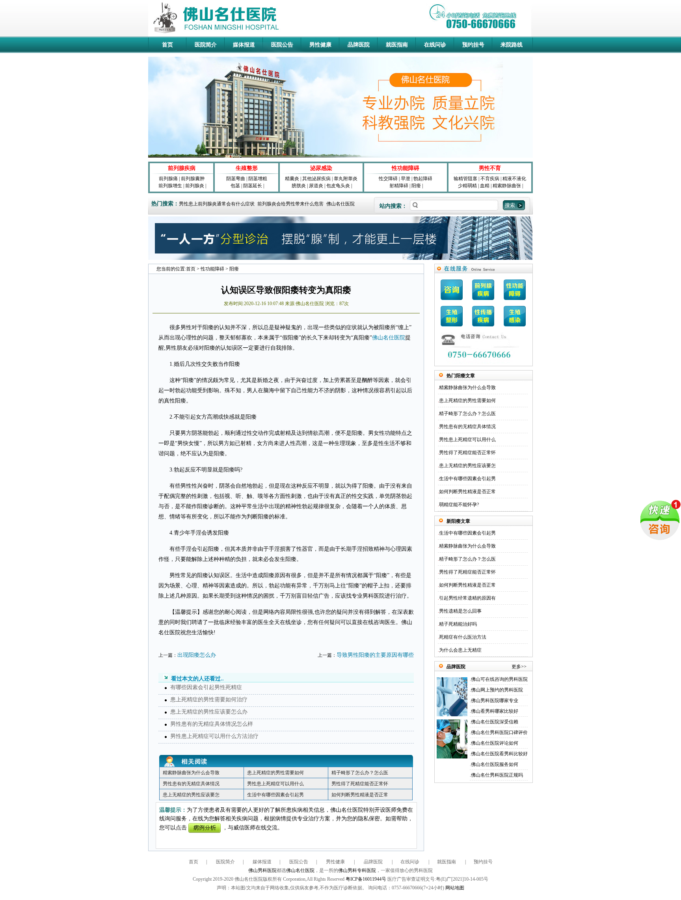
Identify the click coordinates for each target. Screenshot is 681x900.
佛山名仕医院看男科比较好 (499, 754)
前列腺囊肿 (193, 178)
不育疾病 (489, 178)
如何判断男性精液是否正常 (359, 795)
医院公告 (282, 45)
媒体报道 (244, 45)
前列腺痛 (168, 178)
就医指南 (397, 45)
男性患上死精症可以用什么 (275, 783)
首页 (167, 45)
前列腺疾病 (181, 168)
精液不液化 (514, 178)
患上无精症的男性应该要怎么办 (208, 712)
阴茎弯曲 (235, 178)
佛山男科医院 (262, 870)
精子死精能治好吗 (458, 624)
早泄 (405, 178)
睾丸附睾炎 (345, 178)
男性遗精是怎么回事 (460, 611)
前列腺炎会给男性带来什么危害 (290, 204)
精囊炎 (292, 178)
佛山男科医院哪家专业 (494, 700)
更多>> (519, 666)
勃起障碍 (422, 178)
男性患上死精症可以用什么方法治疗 (214, 736)
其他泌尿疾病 (316, 178)
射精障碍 (398, 185)
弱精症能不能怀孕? (459, 504)
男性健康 (320, 45)
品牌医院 (359, 45)
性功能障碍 (405, 168)
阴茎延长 (252, 185)
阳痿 (416, 185)
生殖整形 (247, 168)
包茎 (235, 185)
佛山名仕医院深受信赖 (494, 722)
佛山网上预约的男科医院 (497, 690)
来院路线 (512, 45)
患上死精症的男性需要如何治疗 (208, 699)
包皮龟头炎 (338, 185)
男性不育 (490, 168)
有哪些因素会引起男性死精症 (206, 687)
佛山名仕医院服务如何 (494, 764)
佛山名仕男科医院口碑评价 (499, 732)
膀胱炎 (299, 185)
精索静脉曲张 (507, 185)
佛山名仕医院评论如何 (494, 743)
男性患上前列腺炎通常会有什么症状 (217, 204)
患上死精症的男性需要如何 (275, 772)
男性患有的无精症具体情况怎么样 (211, 724)
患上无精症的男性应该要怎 (191, 795)
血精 (484, 185)
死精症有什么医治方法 (462, 637)
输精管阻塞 (465, 178)
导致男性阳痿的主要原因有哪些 (375, 655)
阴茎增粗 (257, 178)
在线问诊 (435, 45)
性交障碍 (388, 178)
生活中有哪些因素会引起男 (275, 795)
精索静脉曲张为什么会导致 (191, 772)
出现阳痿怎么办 (196, 655)
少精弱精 (467, 185)
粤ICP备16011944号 (366, 879)
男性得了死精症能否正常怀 (359, 783)
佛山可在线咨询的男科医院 (499, 679)
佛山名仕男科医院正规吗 (497, 775)
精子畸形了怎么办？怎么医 (359, 772)
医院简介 (206, 45)
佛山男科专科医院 (357, 870)
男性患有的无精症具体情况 (191, 783)
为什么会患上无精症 (460, 650)
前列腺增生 (170, 185)
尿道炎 (316, 185)
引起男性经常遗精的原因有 (467, 598)
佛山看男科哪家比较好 (494, 711)
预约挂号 (473, 45)
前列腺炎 (194, 185)
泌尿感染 (321, 168)
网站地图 (454, 888)
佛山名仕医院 (340, 204)
